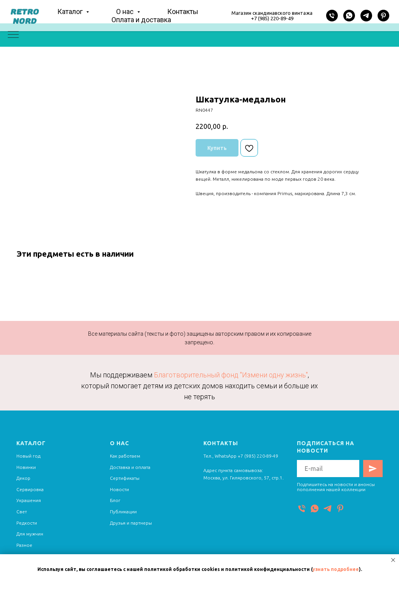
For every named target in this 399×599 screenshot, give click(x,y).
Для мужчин (29, 533)
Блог (115, 500)
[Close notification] (393, 560)
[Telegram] (366, 15)
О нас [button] (125, 11)
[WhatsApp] (349, 15)
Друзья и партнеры (131, 522)
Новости (119, 489)
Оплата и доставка (141, 20)
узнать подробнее (335, 569)
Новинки (26, 467)
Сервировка (30, 489)
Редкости (26, 522)
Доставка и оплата (130, 467)
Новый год (28, 455)
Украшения (28, 500)
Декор (23, 478)
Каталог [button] (70, 11)
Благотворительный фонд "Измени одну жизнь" (231, 375)
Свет (21, 511)
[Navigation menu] (13, 35)
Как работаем (125, 455)
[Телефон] (332, 15)
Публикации (123, 511)
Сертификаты (124, 478)
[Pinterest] (383, 15)
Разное (24, 545)
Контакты (182, 11)
